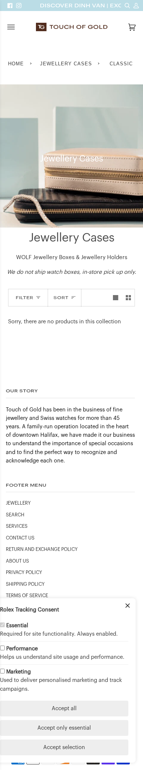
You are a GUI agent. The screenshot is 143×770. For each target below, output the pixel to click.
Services (16, 526)
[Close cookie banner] (128, 606)
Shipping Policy (25, 584)
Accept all (64, 708)
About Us (17, 561)
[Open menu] (18, 27)
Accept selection (64, 747)
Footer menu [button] (26, 485)
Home (16, 63)
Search (15, 515)
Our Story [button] (22, 390)
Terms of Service (27, 595)
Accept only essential (64, 728)
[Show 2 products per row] (128, 297)
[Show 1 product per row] (115, 297)
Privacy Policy (24, 572)
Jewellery (18, 503)
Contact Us (20, 538)
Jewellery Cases (66, 63)
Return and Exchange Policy (42, 549)
